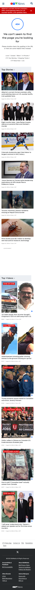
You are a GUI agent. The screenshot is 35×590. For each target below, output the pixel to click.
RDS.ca (21, 580)
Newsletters (29, 543)
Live (23, 60)
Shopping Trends (23, 58)
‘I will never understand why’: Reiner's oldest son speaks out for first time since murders (16, 526)
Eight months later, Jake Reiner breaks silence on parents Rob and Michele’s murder (16, 124)
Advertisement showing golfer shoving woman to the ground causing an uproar (16, 357)
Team (4, 545)
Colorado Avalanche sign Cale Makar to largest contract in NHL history (16, 153)
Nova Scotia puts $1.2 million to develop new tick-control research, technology (16, 239)
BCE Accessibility (7, 567)
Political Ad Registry (25, 569)
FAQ (22, 543)
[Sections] (3, 4)
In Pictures (25, 55)
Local (7, 55)
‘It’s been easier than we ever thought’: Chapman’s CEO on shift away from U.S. (16, 315)
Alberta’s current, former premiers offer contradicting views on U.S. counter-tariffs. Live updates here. (17, 94)
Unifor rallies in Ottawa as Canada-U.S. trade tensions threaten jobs (16, 441)
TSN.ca (4, 580)
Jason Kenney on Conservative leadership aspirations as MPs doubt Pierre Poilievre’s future (17, 182)
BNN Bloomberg (7, 578)
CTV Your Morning (11, 58)
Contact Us (16, 543)
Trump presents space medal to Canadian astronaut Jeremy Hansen (17, 399)
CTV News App (7, 543)
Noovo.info (22, 576)
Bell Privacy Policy (24, 565)
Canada (12, 55)
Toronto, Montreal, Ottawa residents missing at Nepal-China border (14, 211)
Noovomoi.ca (23, 578)
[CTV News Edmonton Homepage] (17, 4)
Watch (19, 55)
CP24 (4, 576)
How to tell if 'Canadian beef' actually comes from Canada (15, 483)
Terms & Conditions (24, 567)
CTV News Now (15, 60)
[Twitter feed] (17, 552)
